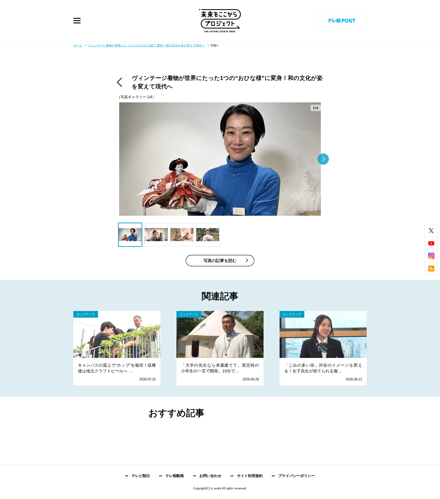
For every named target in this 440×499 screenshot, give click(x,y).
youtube (431, 243)
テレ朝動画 (174, 476)
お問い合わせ (210, 476)
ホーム (77, 45)
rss (431, 268)
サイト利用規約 (250, 476)
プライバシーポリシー (296, 476)
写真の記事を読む (220, 260)
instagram (431, 256)
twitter (431, 230)
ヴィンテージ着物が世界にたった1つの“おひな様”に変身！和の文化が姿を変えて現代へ (146, 45)
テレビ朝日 (141, 476)
